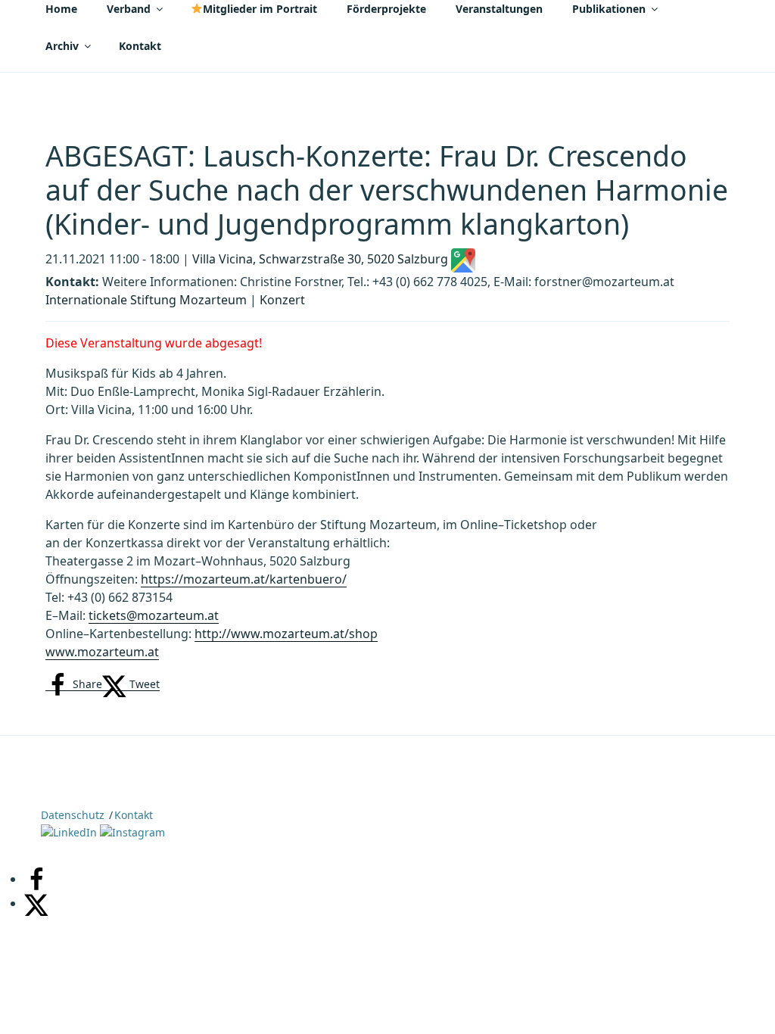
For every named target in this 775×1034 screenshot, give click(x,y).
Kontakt (140, 46)
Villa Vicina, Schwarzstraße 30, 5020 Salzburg (321, 259)
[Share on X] (36, 903)
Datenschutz (72, 815)
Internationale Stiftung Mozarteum (146, 299)
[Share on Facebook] (36, 878)
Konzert (282, 299)
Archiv (62, 46)
